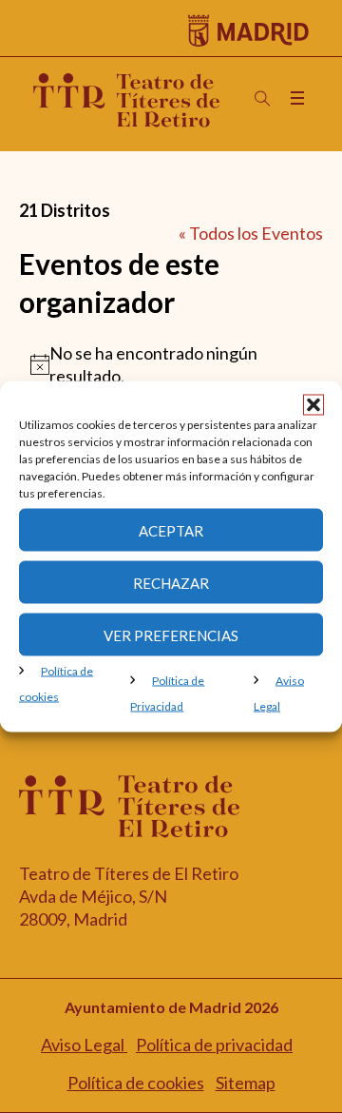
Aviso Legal (84, 1044)
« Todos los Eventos (251, 233)
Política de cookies (135, 1082)
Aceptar (171, 529)
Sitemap (246, 1082)
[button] (313, 405)
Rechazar (171, 582)
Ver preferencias (171, 634)
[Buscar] (262, 99)
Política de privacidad (214, 1044)
